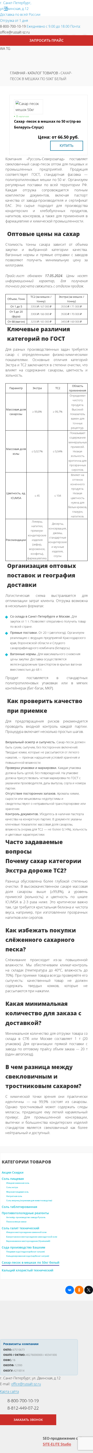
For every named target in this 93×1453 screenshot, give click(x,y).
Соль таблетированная (19, 1207)
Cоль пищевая (13, 1179)
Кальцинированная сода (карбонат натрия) (27, 1256)
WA (2, 48)
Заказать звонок (28, 1420)
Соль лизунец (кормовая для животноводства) (29, 1200)
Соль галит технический (20, 1228)
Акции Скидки (12, 1172)
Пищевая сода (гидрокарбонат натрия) (25, 1251)
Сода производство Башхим (23, 1247)
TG (8, 48)
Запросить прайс (46, 40)
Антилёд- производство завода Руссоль (25, 1217)
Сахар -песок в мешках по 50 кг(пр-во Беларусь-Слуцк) (47, 124)
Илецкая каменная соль (17, 1183)
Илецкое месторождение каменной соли (26, 1232)
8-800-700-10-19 (13, 26)
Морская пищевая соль (17, 1191)
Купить (67, 145)
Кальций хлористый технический (27, 1270)
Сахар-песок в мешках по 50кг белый (30, 1262)
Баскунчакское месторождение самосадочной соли (31, 1236)
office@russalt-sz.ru (15, 32)
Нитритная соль (14, 1196)
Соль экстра (12, 1187)
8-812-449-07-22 (23, 1408)
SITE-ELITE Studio (57, 1444)
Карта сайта (9, 1391)
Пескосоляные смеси (16, 1221)
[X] (88, 1290)
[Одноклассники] (79, 1290)
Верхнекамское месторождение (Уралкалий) (28, 1241)
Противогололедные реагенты (25, 1213)
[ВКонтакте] (69, 1290)
